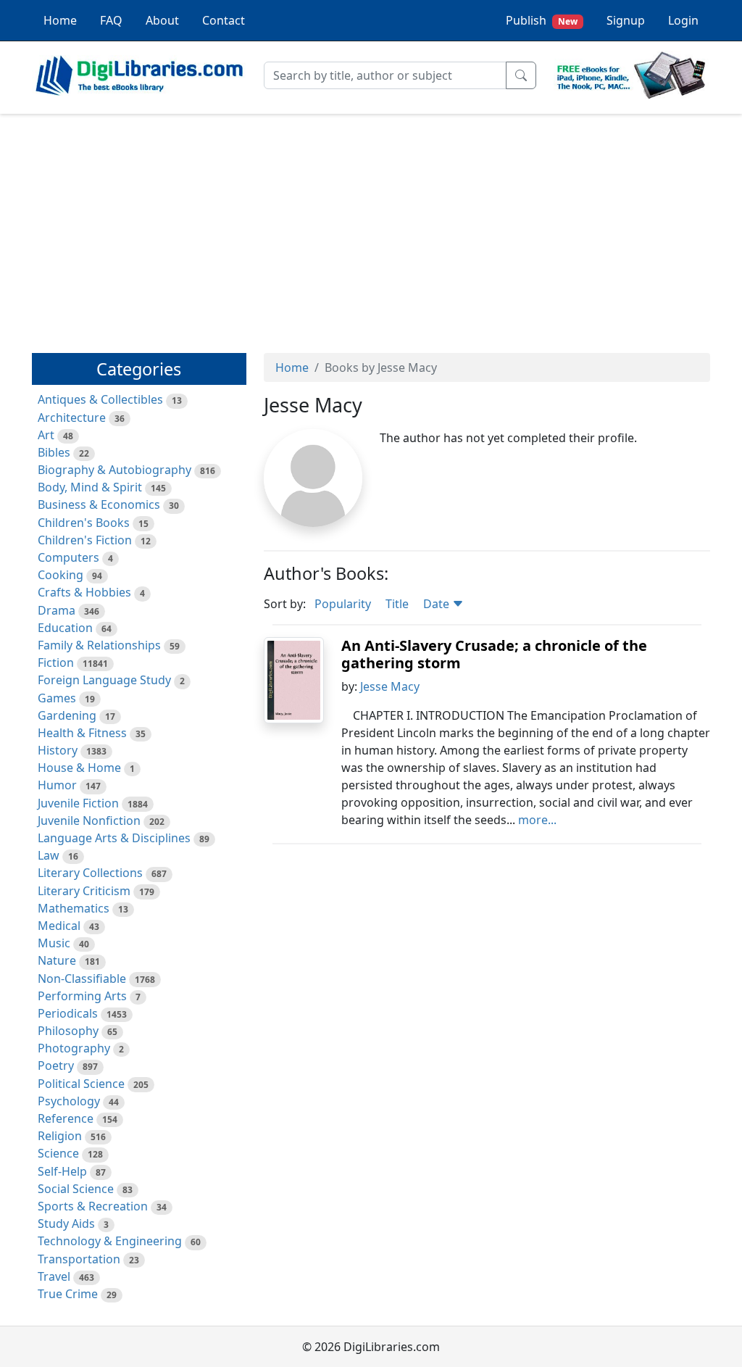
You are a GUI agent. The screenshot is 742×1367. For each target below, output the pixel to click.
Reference (65, 1118)
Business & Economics (99, 504)
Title (397, 604)
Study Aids (66, 1223)
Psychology (69, 1101)
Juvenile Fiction (78, 803)
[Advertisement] (371, 226)
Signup (625, 20)
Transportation (79, 1259)
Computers (68, 557)
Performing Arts (82, 996)
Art (46, 435)
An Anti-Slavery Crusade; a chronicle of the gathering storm (494, 654)
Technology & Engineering (110, 1241)
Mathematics (73, 908)
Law (48, 855)
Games (57, 698)
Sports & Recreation (93, 1206)
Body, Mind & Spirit (90, 487)
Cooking (60, 575)
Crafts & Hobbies (84, 592)
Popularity (342, 604)
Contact (223, 20)
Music (54, 943)
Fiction (56, 662)
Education (65, 628)
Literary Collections (90, 873)
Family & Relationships (99, 645)
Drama (56, 610)
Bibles (54, 452)
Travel (54, 1276)
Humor (57, 785)
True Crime (68, 1294)
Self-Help (62, 1171)
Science (58, 1153)
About (162, 20)
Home (60, 20)
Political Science (81, 1084)
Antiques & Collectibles (100, 399)
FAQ (111, 20)
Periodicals (68, 1013)
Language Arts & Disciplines (114, 838)
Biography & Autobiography (114, 470)
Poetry (56, 1065)
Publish (542, 20)
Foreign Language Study (104, 680)
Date (437, 604)
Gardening (67, 715)
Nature (57, 960)
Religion (60, 1136)
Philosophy (68, 1031)
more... (537, 820)
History (58, 750)
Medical (59, 926)
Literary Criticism (84, 891)
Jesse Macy (390, 686)
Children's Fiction (85, 540)
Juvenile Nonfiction (89, 820)
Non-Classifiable (82, 978)
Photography (74, 1048)
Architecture (72, 417)
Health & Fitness (82, 733)
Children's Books (84, 523)
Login (683, 20)
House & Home (79, 768)
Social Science (76, 1189)
